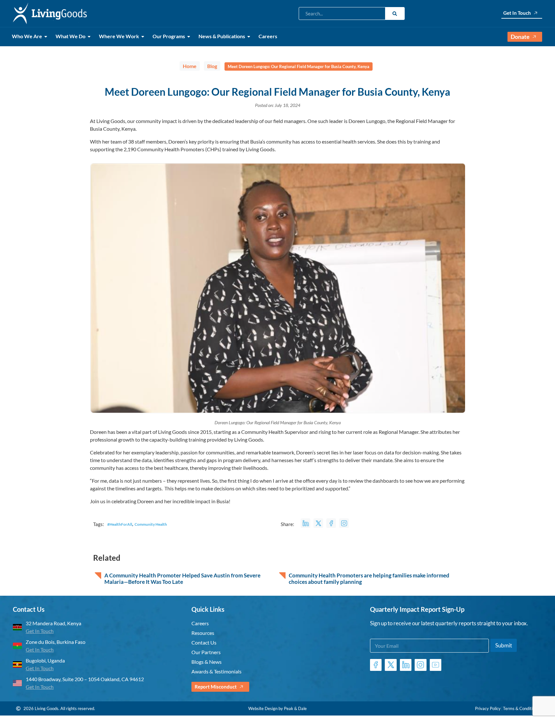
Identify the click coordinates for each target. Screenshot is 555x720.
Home (190, 66)
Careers (268, 36)
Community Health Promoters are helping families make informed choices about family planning (369, 578)
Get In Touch (517, 13)
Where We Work (119, 36)
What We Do (70, 36)
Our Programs (169, 36)
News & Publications (221, 36)
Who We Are (27, 36)
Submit (503, 645)
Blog (212, 66)
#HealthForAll (119, 524)
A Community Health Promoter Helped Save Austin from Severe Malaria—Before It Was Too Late (182, 578)
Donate (520, 36)
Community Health (151, 524)
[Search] (394, 13)
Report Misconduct (216, 686)
